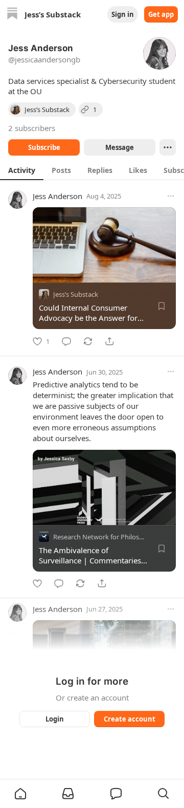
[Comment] (66, 341)
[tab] (21, 170)
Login (54, 719)
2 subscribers (31, 128)
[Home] (12, 14)
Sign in (122, 14)
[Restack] (88, 341)
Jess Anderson (57, 196)
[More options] (171, 196)
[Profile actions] (167, 147)
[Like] (37, 583)
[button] (20, 793)
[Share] (109, 341)
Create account (129, 719)
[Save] (161, 306)
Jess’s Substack (75, 294)
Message (119, 147)
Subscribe (44, 147)
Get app (161, 14)
